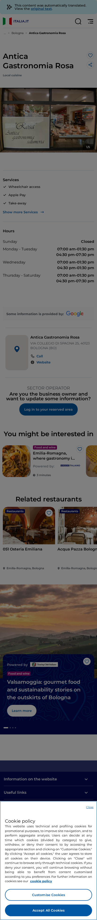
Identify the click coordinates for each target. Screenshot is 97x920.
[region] (48, 860)
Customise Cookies (48, 895)
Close (89, 807)
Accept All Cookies (48, 910)
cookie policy (41, 881)
